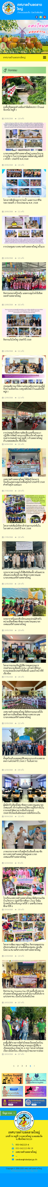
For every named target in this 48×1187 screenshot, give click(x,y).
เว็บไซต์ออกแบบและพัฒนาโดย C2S (24, 1171)
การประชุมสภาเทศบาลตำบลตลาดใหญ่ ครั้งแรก (24, 246)
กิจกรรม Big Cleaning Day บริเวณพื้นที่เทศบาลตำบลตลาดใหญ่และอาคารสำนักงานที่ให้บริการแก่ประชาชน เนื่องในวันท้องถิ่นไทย (23, 994)
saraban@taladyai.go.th (26, 1159)
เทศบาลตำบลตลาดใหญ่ (26, 1152)
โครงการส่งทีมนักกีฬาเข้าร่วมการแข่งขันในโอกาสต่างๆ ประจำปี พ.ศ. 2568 (22, 527)
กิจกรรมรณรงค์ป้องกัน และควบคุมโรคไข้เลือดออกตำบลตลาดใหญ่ (22, 294)
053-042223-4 (22, 1144)
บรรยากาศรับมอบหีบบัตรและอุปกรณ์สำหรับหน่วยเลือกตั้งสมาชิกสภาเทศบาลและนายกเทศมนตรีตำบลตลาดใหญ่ (22, 621)
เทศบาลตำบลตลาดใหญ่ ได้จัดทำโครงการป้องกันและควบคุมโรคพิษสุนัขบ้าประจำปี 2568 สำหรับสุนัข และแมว (24, 482)
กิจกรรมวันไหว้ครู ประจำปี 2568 (17, 339)
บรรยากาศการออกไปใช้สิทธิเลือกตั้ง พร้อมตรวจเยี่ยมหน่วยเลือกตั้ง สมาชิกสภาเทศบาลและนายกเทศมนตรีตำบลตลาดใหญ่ (23, 575)
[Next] (34, 1066)
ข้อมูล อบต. (7, 1113)
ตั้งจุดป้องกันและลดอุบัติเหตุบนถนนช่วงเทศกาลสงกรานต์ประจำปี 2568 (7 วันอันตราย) (24, 759)
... (16, 1155)
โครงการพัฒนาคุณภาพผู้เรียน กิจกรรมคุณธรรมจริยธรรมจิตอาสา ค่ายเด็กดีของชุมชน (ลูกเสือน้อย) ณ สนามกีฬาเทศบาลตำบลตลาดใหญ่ (23, 947)
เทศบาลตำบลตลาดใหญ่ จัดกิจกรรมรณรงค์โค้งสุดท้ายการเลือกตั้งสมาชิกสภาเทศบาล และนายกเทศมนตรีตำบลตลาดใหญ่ (23, 714)
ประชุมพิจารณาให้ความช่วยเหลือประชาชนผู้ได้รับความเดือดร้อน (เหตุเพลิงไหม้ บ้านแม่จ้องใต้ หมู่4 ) (24, 389)
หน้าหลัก (13, 57)
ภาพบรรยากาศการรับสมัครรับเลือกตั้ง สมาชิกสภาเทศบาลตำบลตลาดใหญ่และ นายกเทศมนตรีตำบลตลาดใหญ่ (22, 854)
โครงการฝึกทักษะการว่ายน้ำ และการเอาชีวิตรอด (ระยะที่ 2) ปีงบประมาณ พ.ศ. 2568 (22, 201)
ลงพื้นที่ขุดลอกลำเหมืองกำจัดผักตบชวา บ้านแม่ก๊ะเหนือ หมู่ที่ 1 (23, 108)
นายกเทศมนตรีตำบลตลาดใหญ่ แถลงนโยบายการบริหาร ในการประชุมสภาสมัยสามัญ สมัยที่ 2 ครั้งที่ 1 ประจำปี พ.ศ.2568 (23, 156)
